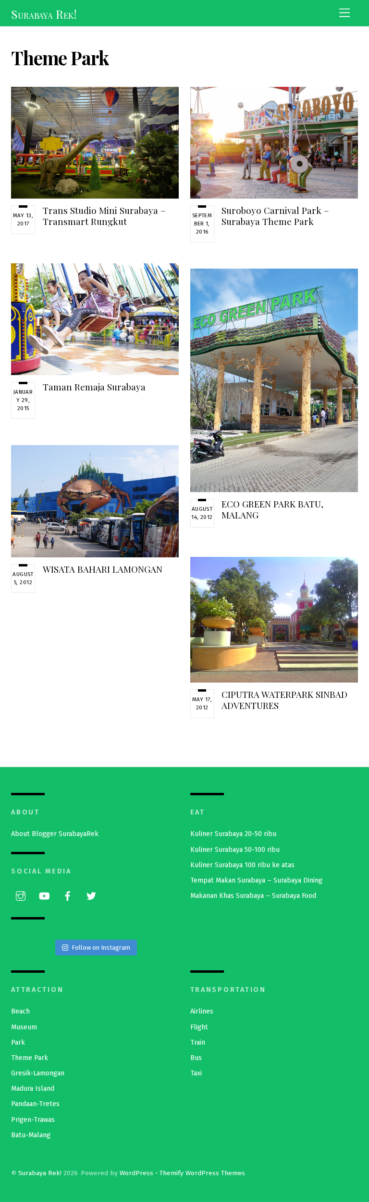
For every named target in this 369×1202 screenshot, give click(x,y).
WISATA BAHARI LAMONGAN (102, 569)
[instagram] (20, 895)
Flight (199, 1027)
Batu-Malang (30, 1135)
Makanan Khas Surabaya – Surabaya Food (253, 896)
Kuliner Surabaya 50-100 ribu (235, 850)
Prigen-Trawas (33, 1120)
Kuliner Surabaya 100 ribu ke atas (242, 865)
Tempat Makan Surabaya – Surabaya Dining (256, 880)
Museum (24, 1027)
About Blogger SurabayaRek (54, 834)
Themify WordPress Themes (202, 1173)
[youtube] (44, 895)
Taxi (196, 1073)
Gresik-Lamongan (37, 1073)
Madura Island (32, 1088)
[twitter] (91, 895)
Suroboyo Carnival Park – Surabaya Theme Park (275, 215)
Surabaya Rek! (40, 1173)
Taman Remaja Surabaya (94, 387)
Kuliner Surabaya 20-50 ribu (233, 834)
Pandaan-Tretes (35, 1104)
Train (197, 1042)
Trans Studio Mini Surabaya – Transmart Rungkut (104, 215)
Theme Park (29, 1058)
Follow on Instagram (101, 947)
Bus (196, 1058)
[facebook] (67, 895)
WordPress (136, 1173)
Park (18, 1042)
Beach (20, 1011)
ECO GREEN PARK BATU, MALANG (272, 509)
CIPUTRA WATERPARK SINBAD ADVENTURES (284, 699)
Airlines (201, 1011)
